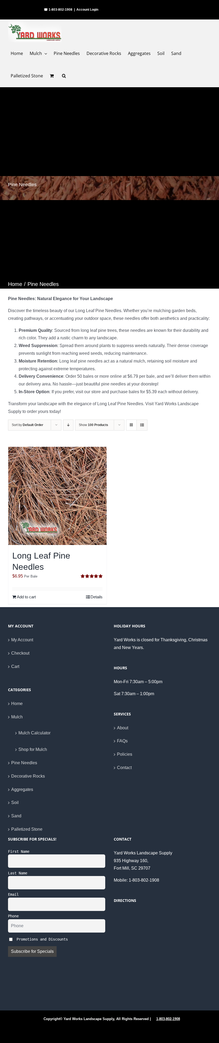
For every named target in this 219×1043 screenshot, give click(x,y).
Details (97, 597)
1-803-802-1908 (168, 1019)
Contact (124, 767)
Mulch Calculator (34, 733)
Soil (15, 802)
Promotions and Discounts (41, 939)
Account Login (87, 9)
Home (17, 703)
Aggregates (22, 789)
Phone (13, 916)
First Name (18, 851)
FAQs (122, 741)
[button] (64, 76)
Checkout (20, 653)
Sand (16, 816)
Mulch (17, 717)
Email (13, 894)
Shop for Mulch (32, 749)
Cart (15, 666)
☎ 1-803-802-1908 (58, 9)
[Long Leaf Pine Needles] (57, 496)
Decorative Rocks (28, 776)
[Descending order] (68, 425)
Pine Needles (24, 763)
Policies (124, 754)
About (122, 728)
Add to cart (26, 597)
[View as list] (142, 425)
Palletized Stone (26, 829)
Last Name (17, 873)
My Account (22, 640)
